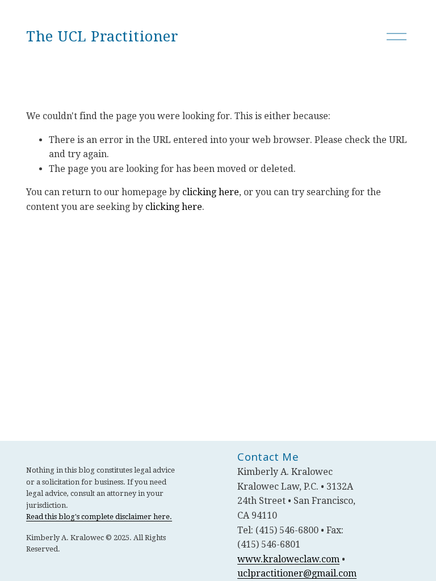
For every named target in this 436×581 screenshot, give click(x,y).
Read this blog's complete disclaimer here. (99, 516)
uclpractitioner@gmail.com (297, 573)
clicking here (210, 192)
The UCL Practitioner (102, 36)
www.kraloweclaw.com (288, 559)
